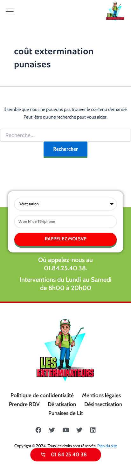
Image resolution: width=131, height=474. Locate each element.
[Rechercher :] (65, 135)
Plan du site (107, 445)
